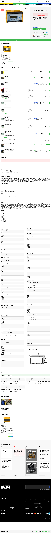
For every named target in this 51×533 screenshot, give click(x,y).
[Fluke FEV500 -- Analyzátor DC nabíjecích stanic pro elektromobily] (31, 468)
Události (3, 446)
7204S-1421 (6, 117)
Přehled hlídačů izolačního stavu (5, 389)
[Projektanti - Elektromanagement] (6, 453)
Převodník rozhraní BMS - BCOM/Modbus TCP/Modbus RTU (6, 426)
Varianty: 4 (2, 52)
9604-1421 (6, 125)
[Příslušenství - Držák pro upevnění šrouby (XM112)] (2, 140)
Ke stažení (23, 1)
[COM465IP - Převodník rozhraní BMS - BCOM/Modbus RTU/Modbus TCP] (7, 419)
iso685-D (2, 54)
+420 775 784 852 (45, 34)
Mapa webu (48, 501)
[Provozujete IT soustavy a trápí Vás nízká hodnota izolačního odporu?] (7, 404)
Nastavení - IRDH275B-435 (8, 144)
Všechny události (3, 475)
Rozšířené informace (24, 40)
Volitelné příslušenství (11, 40)
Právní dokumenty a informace (37, 506)
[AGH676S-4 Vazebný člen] (2, 90)
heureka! (46, 513)
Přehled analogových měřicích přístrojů (44, 381)
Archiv (26, 509)
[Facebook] (1, 513)
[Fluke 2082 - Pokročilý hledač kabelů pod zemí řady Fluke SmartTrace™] (31, 455)
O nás (20, 1)
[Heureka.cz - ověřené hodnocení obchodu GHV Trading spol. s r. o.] (47, 32)
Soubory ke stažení (37, 40)
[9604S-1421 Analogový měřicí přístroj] (2, 134)
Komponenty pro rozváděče (32, 4)
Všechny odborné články (42, 475)
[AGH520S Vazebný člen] (2, 84)
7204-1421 (6, 96)
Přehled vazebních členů (17, 389)
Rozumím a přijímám (46, 531)
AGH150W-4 (6, 71)
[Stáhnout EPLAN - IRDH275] (36, 383)
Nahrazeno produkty (4, 40)
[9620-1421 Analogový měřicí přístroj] (2, 103)
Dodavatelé (45, 499)
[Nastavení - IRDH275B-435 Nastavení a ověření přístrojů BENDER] (2, 145)
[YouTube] (4, 513)
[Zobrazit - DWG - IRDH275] (19, 379)
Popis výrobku (18, 40)
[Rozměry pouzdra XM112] (38, 357)
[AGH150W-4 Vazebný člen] (2, 72)
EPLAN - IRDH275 (28, 381)
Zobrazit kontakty (3, 510)
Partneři (30, 1)
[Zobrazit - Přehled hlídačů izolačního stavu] (7, 386)
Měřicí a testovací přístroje (6, 4)
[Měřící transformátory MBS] (44, 467)
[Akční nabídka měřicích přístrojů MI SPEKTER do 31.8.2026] (19, 452)
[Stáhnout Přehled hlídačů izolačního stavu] (11, 391)
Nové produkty (27, 508)
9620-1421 (6, 102)
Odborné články (43, 446)
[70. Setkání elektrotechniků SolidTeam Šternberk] (6, 464)
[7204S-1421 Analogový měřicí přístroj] (2, 119)
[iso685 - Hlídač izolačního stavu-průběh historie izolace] (7, 48)
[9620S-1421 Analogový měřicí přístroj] (2, 110)
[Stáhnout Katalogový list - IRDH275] (11, 383)
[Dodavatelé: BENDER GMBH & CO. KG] (26, 8)
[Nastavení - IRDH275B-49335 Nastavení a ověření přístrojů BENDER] (2, 151)
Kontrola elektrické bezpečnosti (19, 4)
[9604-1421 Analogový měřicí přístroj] (2, 126)
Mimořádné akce (17, 446)
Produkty (14, 1)
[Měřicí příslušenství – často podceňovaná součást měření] (44, 455)
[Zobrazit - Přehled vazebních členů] (19, 386)
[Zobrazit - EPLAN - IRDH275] (32, 379)
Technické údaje (30, 40)
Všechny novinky (28, 475)
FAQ (34, 508)
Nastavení (33, 531)
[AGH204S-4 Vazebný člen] (2, 78)
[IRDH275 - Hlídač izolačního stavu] (14, 16)
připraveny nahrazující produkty (41, 15)
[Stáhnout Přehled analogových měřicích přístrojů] (49, 383)
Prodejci (45, 500)
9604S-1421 (6, 132)
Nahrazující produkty (39, 29)
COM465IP (2, 425)
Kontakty (37, 1)
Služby (17, 1)
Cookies (49, 499)
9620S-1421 (6, 108)
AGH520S (5, 83)
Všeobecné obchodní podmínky (38, 507)
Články (27, 1)
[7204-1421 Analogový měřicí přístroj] (2, 96)
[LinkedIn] (2, 513)
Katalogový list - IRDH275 (4, 381)
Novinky (29, 446)
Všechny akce (15, 475)
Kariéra (34, 1)
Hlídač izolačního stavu (4, 55)
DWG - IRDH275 (15, 381)
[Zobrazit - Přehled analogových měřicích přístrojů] (44, 379)
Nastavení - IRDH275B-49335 (8, 150)
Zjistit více (5, 85)
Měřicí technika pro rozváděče (28, 504)
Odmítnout (39, 531)
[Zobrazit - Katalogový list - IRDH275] (7, 379)
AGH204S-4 (6, 77)
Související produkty (47, 40)
